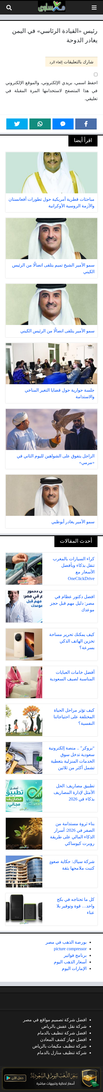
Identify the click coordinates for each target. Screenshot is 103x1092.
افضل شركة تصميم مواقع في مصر (55, 1019)
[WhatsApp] (40, 123)
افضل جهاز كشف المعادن (63, 1039)
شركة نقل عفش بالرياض (64, 1026)
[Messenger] (63, 123)
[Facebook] (86, 123)
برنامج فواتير (75, 955)
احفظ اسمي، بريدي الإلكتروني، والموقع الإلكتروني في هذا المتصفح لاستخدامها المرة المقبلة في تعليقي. (51, 90)
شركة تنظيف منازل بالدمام (62, 1052)
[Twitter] (17, 123)
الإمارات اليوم (74, 968)
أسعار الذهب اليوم (70, 962)
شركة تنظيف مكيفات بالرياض (59, 1046)
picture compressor (70, 948)
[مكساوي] (51, 6)
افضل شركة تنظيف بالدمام (62, 1033)
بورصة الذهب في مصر (66, 942)
